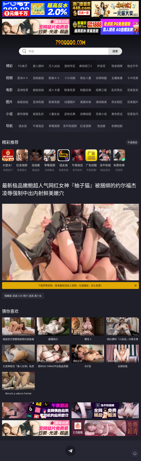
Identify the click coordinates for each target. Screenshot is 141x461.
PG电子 (22, 66)
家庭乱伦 (38, 114)
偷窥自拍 (22, 102)
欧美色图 (54, 102)
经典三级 (101, 90)
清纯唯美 (101, 102)
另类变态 (132, 90)
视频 (9, 78)
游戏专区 (69, 66)
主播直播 (116, 78)
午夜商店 (38, 126)
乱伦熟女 (116, 90)
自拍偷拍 (38, 78)
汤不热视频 (70, 126)
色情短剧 (116, 126)
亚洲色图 (38, 102)
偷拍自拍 (38, 90)
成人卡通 (54, 90)
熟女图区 (116, 102)
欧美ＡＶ (54, 78)
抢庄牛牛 (132, 66)
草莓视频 (54, 126)
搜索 (115, 51)
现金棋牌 (116, 66)
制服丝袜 (85, 90)
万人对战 (54, 66)
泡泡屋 (101, 126)
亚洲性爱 (22, 90)
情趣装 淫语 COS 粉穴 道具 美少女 (23, 295)
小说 (9, 114)
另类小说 (101, 114)
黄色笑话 (116, 114)
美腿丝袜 (85, 102)
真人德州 (38, 66)
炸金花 (101, 66)
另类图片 (132, 102)
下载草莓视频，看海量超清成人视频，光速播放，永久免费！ (70, 285)
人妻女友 (54, 114)
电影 (9, 90)
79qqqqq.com (70, 42)
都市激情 (22, 114)
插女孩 (23, 126)
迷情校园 (85, 114)
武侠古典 (69, 114)
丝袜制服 (101, 78)
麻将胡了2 (85, 66)
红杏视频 (85, 126)
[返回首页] (135, 453)
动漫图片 (69, 102)
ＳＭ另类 (132, 78)
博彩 (9, 66)
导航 (9, 126)
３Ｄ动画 (69, 78)
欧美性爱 (69, 90)
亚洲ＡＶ (22, 78)
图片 (9, 102)
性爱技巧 (132, 114)
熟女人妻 (85, 78)
